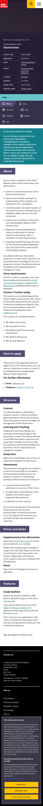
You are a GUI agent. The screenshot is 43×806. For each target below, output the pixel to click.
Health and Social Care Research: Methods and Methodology (20, 283)
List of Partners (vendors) (13, 779)
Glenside (24, 77)
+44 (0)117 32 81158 (24, 387)
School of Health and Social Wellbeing (27, 70)
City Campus (8, 698)
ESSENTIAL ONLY (21, 791)
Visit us (6, 714)
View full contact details (12, 680)
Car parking (8, 710)
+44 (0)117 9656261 (21, 678)
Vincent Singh (26, 89)
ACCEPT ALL (21, 784)
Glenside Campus (11, 706)
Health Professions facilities (15, 608)
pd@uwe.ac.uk (10, 313)
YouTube (7, 601)
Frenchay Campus (11, 702)
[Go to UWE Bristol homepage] (4, 40)
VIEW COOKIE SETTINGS (21, 797)
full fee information (21, 541)
